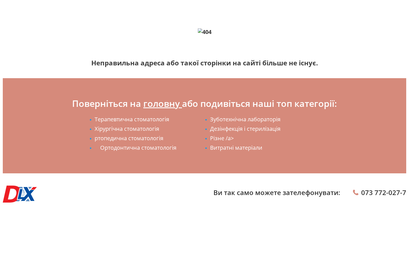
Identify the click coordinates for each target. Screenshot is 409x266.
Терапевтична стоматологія (132, 119)
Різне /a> (222, 138)
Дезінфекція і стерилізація (245, 128)
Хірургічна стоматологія (127, 128)
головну (162, 103)
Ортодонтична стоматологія (138, 147)
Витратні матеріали (236, 147)
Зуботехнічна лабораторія (245, 119)
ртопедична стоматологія (129, 138)
